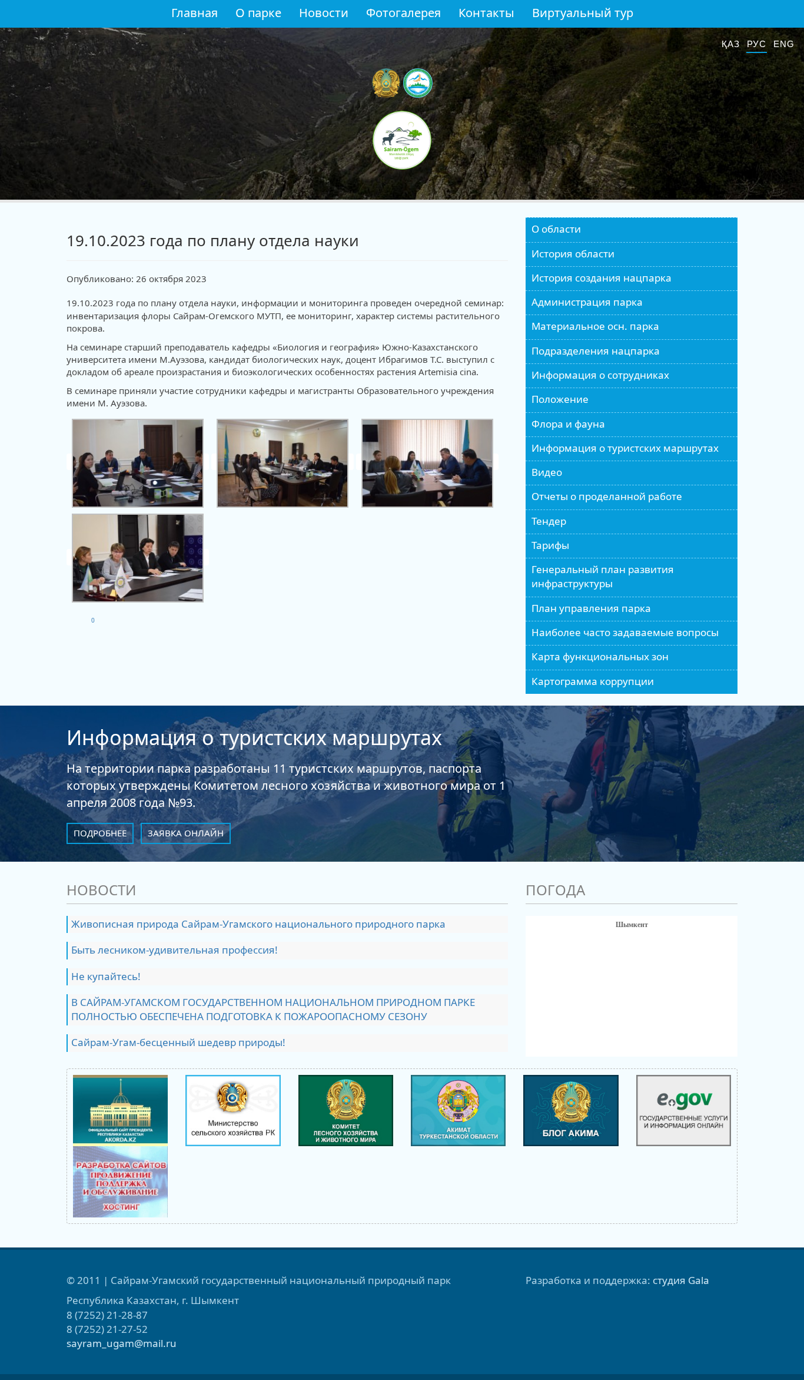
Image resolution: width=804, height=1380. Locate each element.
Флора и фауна (568, 424)
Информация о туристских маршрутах (625, 448)
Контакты (486, 13)
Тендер (548, 521)
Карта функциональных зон (600, 656)
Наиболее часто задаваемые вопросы (625, 632)
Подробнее (100, 833)
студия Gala (681, 1280)
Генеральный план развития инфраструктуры (602, 576)
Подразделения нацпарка (595, 351)
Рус (757, 44)
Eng (784, 44)
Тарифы (550, 545)
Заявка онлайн (186, 833)
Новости (323, 13)
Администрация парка (587, 302)
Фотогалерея (403, 13)
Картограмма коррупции (592, 681)
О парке (258, 13)
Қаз (731, 44)
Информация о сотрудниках (600, 375)
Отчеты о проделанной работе (606, 496)
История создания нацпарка (601, 277)
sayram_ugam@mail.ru (122, 1343)
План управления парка (591, 608)
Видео (546, 472)
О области (556, 229)
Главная (194, 13)
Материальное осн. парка (595, 326)
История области (572, 253)
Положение (560, 399)
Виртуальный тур (582, 13)
